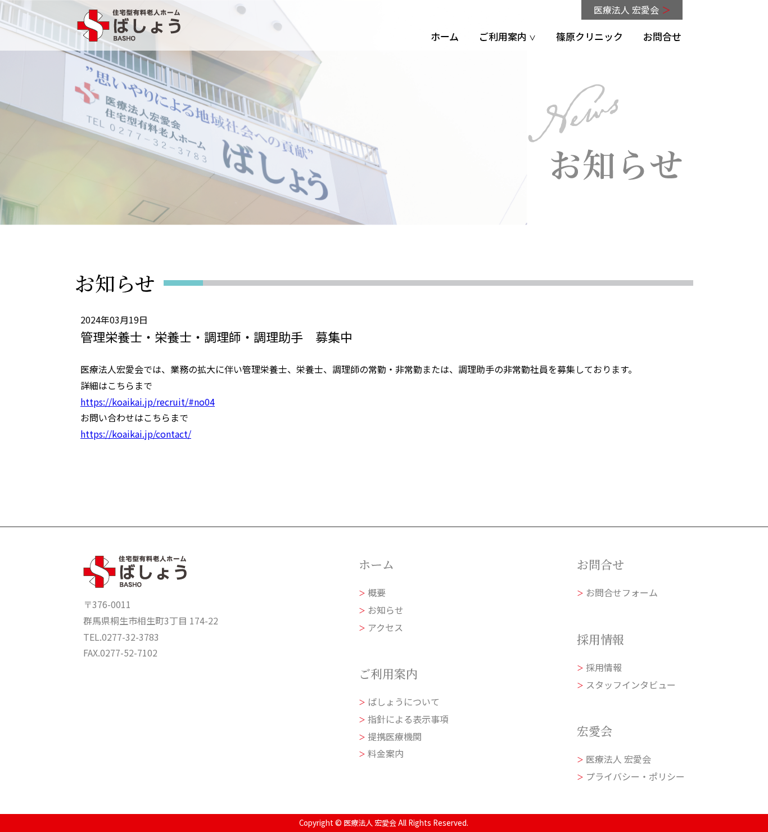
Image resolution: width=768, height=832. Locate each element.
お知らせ (386, 610)
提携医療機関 (395, 736)
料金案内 (386, 754)
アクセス (385, 626)
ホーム (444, 36)
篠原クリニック (588, 36)
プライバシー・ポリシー (635, 776)
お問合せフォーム (622, 592)
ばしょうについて (404, 701)
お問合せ (662, 36)
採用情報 (604, 667)
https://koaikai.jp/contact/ (135, 433)
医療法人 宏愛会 (631, 9)
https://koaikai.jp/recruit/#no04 (147, 401)
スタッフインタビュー (631, 684)
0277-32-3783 (130, 636)
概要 (377, 592)
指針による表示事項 (408, 719)
